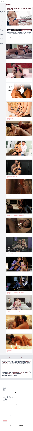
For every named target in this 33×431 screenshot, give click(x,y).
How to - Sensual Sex (9, 350)
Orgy (0, 33)
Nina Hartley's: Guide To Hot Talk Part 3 (12, 176)
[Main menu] (31, 2)
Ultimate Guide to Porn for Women (8, 397)
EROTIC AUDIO (5, 399)
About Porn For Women (6, 396)
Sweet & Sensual (2, 43)
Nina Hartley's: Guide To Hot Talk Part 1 (12, 253)
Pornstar (1, 35)
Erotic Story (5, 387)
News (4, 389)
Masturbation (2, 30)
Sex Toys (1, 39)
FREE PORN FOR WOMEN (6, 401)
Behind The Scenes (2, 17)
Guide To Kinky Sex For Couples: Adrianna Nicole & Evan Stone (15, 311)
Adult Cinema (2, 13)
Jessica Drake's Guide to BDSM (10, 118)
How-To (1, 25)
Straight (1, 42)
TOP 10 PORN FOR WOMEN (6, 400)
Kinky (1, 26)
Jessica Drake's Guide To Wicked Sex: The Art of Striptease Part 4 (15, 234)
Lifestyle (4, 388)
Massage (1, 29)
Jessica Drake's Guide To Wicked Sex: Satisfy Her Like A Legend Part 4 (15, 215)
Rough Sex (1, 38)
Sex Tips (4, 390)
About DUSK (4, 395)
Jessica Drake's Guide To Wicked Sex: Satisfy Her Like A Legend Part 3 (15, 292)
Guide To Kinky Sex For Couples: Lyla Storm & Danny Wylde (14, 79)
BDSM (0, 16)
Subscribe (5, 420)
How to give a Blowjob (9, 195)
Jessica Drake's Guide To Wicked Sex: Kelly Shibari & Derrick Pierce (15, 137)
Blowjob (1, 20)
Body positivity (2, 21)
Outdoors (1, 34)
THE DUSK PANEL (5, 398)
